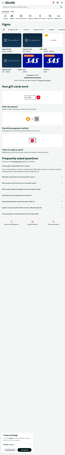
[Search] (61, 7)
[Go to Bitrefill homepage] (10, 3)
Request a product (45, 80)
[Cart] (62, 2)
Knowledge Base (16, 161)
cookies (10, 438)
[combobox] (31, 7)
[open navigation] (3, 2)
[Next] (63, 17)
